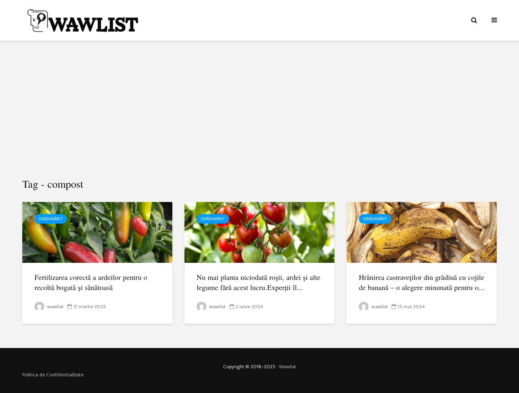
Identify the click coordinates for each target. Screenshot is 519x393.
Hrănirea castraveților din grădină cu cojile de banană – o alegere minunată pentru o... (422, 282)
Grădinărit (50, 218)
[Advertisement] (259, 109)
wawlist (54, 306)
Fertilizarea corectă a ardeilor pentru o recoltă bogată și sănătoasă (90, 282)
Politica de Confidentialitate (53, 375)
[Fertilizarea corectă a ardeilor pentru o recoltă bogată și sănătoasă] (97, 232)
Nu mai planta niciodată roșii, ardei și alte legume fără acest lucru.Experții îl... (258, 282)
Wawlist (287, 366)
